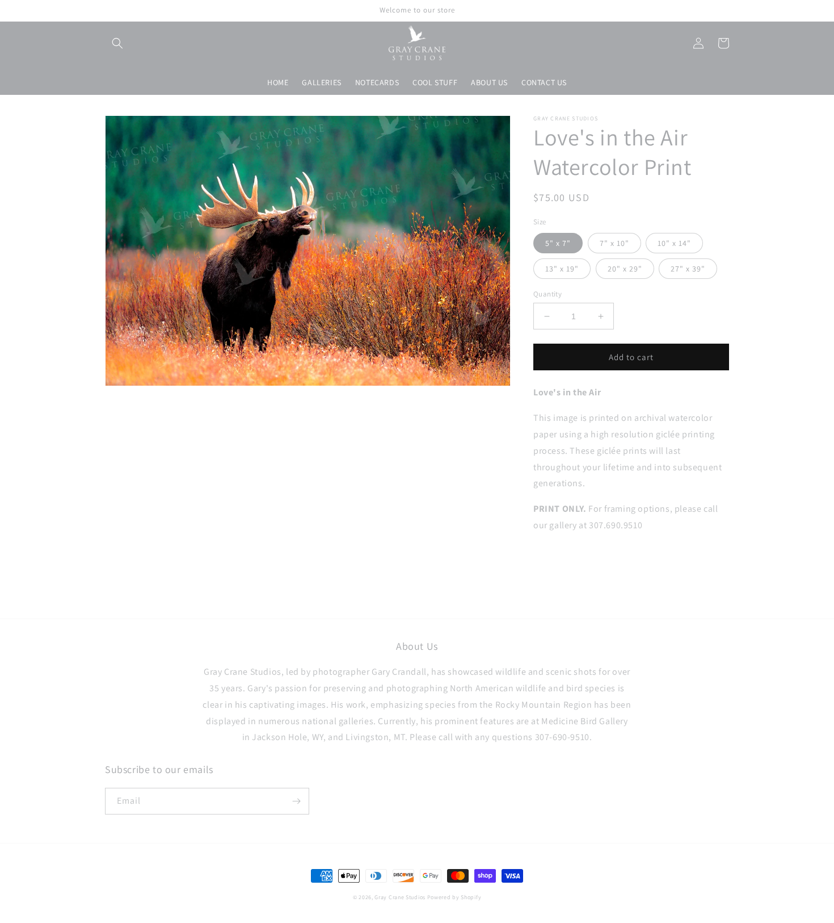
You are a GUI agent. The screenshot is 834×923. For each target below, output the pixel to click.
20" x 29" (625, 269)
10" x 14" (674, 243)
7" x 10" (614, 243)
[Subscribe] (296, 801)
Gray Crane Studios (400, 897)
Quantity (547, 294)
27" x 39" (688, 269)
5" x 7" (558, 243)
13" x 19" (562, 269)
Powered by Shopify (454, 897)
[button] (117, 43)
